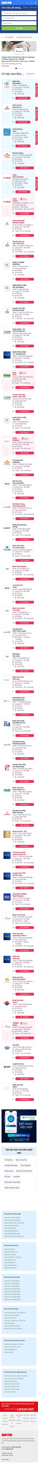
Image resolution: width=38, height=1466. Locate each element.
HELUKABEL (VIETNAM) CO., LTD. (21, 179)
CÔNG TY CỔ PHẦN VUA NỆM (21, 529)
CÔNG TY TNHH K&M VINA (20, 266)
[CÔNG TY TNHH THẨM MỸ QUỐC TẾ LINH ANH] (7, 834)
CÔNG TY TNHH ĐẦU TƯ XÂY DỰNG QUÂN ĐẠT (23, 792)
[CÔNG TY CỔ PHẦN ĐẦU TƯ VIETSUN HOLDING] (7, 569)
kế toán (7, 1176)
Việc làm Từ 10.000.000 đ (12, 1289)
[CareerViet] (25, 1409)
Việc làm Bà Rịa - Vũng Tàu (12, 1257)
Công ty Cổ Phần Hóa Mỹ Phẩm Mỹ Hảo (20, 109)
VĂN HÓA (19, 1420)
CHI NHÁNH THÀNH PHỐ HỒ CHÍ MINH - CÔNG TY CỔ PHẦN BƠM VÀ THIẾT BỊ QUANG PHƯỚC (21, 133)
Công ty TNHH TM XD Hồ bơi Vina (23, 442)
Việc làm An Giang (10, 1254)
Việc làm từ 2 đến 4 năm (11, 1384)
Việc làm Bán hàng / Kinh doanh (14, 1223)
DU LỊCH (12, 1426)
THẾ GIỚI (5, 1421)
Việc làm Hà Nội (9, 1249)
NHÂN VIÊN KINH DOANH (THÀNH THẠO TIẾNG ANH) (19, 222)
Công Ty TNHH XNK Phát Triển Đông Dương (22, 815)
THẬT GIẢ (33, 1421)
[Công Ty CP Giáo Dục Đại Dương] (7, 548)
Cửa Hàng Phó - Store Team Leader (19, 630)
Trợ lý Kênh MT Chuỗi (18, 586)
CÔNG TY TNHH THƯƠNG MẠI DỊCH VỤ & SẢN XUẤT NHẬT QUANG (23, 1004)
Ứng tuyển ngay (23, 98)
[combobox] (19, 13)
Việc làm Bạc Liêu (10, 1260)
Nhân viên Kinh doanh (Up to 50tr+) (19, 934)
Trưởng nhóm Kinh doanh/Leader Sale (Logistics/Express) (20, 853)
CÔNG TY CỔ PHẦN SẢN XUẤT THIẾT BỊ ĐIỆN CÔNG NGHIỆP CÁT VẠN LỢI (21, 85)
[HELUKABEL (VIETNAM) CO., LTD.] (7, 178)
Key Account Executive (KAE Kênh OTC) (18, 482)
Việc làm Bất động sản (11, 1231)
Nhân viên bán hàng (12, 1188)
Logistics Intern (18, 1064)
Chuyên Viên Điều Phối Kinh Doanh (19, 309)
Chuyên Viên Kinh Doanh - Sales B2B (19, 395)
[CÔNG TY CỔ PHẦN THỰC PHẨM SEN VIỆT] (7, 156)
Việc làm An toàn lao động (12, 1220)
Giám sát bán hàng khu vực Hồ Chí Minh (17, 106)
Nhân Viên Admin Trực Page (19, 609)
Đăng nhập (32, 7)
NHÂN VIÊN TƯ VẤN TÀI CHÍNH (19, 418)
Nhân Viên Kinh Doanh (18, 1001)
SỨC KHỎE (26, 1421)
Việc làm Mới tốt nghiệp (11, 1315)
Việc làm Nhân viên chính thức (14, 1344)
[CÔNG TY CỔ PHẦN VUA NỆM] (7, 528)
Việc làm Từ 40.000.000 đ (12, 1299)
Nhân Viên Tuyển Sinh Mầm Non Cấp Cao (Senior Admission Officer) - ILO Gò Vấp (19, 722)
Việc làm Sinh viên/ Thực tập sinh (15, 1312)
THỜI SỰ (5, 1418)
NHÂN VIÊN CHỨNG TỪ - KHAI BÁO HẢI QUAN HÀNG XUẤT (19, 353)
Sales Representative (18, 176)
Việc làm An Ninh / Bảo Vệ (12, 1217)
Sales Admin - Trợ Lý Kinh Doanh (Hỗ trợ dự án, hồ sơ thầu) (19, 330)
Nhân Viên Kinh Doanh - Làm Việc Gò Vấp (17, 82)
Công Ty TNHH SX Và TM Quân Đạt (23, 1066)
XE (12, 1423)
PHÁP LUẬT (5, 1424)
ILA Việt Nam (17, 725)
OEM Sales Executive (16, 655)
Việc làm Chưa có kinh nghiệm (14, 1378)
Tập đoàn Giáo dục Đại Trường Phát (22, 333)
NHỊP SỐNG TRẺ (19, 1416)
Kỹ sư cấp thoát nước (12, 1182)
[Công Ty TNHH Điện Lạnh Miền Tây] (7, 1048)
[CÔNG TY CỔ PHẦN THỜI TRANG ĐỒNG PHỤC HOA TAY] (7, 767)
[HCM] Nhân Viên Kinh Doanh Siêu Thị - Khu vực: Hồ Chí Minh (20, 699)
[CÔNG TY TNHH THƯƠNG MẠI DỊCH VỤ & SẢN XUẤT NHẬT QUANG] (7, 1003)
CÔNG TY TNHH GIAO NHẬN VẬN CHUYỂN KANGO (22, 356)
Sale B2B (16, 1045)
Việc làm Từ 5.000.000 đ (11, 1283)
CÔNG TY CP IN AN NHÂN (20, 1089)
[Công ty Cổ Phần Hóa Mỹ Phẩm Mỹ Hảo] (7, 108)
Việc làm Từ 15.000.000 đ (12, 1291)
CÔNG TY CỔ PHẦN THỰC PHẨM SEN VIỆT (22, 155)
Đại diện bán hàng (11, 1165)
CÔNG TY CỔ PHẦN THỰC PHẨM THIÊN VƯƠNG (22, 917)
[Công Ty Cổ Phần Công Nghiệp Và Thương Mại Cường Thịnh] (7, 224)
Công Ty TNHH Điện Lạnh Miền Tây (22, 1047)
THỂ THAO (26, 1415)
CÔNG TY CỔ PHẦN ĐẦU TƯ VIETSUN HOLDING (21, 569)
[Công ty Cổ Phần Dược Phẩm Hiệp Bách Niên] (7, 376)
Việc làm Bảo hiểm (10, 1228)
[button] (31, 2)
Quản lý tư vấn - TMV (20, 831)
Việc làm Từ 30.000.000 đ (12, 1297)
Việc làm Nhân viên (10, 1318)
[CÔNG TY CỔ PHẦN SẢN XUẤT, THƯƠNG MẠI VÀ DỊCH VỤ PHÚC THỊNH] (7, 701)
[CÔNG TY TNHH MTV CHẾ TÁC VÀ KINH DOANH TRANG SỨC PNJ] (7, 244)
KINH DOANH (12, 1416)
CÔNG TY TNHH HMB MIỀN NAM (22, 485)
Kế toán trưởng (18, 153)
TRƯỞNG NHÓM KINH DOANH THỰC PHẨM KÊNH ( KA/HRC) (16, 1024)
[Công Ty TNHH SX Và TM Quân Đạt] (7, 1067)
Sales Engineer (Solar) (16, 200)
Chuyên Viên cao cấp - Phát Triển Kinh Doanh (18, 242)
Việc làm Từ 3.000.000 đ (11, 1281)
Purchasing (9, 1160)
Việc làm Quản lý (9, 1323)
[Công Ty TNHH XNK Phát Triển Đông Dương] (7, 814)
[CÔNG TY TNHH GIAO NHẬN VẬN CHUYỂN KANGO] (7, 355)
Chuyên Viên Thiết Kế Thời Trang (19, 874)
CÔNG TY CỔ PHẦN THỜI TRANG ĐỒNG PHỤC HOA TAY (22, 769)
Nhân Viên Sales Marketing (18, 678)
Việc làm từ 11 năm (10, 1392)
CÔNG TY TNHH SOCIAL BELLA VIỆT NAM (22, 508)
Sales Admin (9, 1171)
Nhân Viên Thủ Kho (15, 374)
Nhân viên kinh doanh (18, 1086)
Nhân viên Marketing (16, 957)
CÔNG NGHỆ (12, 1420)
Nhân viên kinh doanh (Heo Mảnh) (19, 978)
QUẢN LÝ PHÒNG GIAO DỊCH (18, 263)
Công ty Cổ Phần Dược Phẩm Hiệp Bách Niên (23, 377)
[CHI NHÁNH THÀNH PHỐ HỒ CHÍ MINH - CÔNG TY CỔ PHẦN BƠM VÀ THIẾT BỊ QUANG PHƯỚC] (7, 132)
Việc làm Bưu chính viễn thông (13, 1236)
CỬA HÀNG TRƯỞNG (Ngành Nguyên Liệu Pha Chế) (20, 895)
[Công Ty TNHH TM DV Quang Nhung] (7, 897)
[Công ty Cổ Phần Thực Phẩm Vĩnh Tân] (7, 980)
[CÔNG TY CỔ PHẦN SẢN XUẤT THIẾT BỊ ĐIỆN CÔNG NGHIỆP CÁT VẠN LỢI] (7, 84)
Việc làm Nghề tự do (10, 1349)
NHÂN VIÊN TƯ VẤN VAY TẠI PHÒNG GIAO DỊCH (19, 286)
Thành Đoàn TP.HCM (7, 1455)
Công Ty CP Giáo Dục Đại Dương (22, 550)
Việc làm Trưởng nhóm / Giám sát (14, 1320)
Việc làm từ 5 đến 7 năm (11, 1386)
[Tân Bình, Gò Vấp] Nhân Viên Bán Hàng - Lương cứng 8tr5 (19, 811)
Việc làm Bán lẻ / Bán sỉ (11, 1225)
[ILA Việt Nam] (7, 724)
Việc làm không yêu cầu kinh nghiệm (16, 1376)
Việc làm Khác (8, 1352)
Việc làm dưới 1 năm (10, 1381)
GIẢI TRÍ (19, 1423)
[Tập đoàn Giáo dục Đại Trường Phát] (7, 332)
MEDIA (5, 1415)
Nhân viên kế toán (19, 915)
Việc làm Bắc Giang (10, 1265)
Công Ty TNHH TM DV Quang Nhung (21, 898)
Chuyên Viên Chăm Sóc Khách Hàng (19, 765)
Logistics (16, 1176)
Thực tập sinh (26, 1165)
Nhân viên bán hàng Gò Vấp (19, 526)
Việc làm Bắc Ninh (10, 1268)
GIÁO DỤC (33, 1415)
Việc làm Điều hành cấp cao (13, 1328)
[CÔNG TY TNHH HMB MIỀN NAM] (7, 484)
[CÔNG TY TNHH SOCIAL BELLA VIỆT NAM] (7, 507)
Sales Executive (21, 1160)
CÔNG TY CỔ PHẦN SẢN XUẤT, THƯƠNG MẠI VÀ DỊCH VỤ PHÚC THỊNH (22, 702)
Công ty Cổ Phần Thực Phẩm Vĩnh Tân (23, 981)
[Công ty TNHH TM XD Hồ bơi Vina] (7, 441)
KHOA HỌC (26, 1418)
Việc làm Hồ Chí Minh (11, 1252)
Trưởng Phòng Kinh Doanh (18, 130)
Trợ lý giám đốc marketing (18, 461)
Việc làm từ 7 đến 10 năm (12, 1389)
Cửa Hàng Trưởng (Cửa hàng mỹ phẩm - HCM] (19, 505)
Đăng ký (25, 7)
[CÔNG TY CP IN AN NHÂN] (7, 1088)
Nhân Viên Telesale (19, 566)
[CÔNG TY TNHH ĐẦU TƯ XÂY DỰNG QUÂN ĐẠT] (7, 791)
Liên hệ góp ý (5, 1459)
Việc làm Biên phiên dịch (12, 1233)
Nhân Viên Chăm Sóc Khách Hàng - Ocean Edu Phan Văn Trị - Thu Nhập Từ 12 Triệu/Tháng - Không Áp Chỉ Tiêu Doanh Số (19, 546)
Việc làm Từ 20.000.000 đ (12, 1294)
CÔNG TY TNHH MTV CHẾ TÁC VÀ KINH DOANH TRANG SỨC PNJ (23, 246)
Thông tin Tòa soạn (7, 1453)
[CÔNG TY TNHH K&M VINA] (7, 265)
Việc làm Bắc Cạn (9, 1262)
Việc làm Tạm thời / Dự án (12, 1347)
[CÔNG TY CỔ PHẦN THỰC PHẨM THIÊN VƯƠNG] (7, 918)
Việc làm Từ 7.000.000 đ (11, 1286)
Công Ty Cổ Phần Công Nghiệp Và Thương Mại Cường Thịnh (23, 225)
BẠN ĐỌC (33, 1418)
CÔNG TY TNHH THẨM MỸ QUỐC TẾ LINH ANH (23, 834)
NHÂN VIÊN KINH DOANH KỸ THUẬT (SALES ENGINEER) (17, 439)
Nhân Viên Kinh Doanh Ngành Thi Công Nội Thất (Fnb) (19, 788)
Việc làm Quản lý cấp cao (12, 1326)
